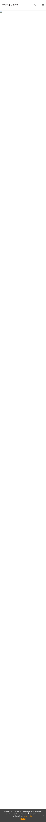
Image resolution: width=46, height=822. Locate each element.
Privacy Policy (28, 816)
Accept (23, 819)
